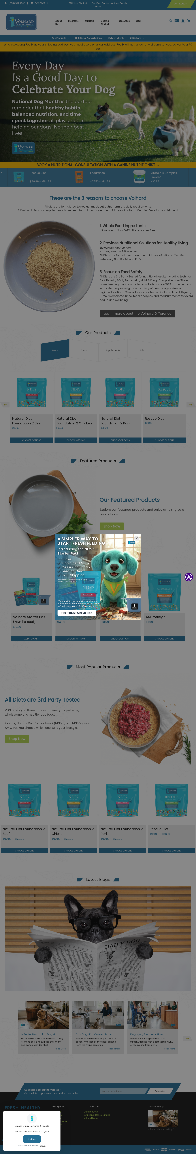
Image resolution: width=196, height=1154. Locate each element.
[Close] (136, 538)
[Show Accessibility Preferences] (189, 577)
